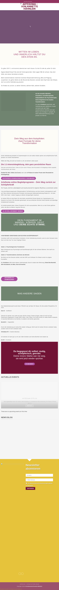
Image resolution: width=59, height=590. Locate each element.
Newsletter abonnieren (28, 1)
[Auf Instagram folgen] (34, 1)
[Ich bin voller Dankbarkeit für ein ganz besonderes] (22, 444)
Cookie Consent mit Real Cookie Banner (11, 589)
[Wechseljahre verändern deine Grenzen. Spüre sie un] (8, 444)
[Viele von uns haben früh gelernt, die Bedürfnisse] (37, 430)
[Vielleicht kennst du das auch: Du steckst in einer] (37, 444)
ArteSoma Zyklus (29, 398)
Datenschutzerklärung (32, 584)
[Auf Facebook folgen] (33, 1)
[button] (2, 6)
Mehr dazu (29, 405)
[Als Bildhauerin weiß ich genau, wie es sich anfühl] (51, 444)
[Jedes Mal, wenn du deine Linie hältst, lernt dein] (8, 430)
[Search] (57, 6)
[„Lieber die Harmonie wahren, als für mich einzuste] (22, 430)
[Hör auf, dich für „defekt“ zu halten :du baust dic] (51, 430)
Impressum (22, 584)
